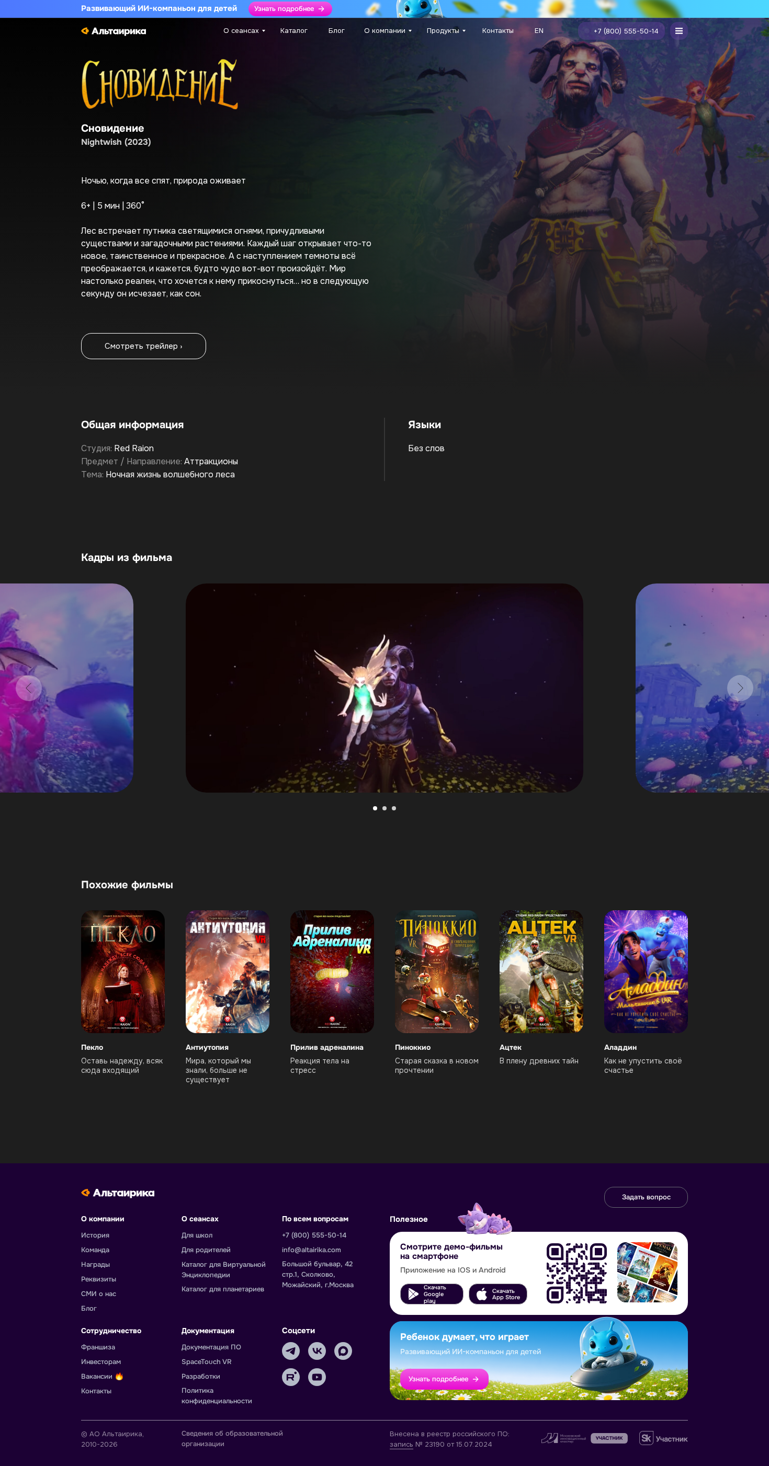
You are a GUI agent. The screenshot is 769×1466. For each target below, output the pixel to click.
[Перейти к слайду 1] (375, 808)
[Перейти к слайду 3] (394, 808)
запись (401, 1444)
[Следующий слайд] (740, 688)
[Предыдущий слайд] (29, 688)
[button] (621, 31)
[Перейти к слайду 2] (384, 808)
